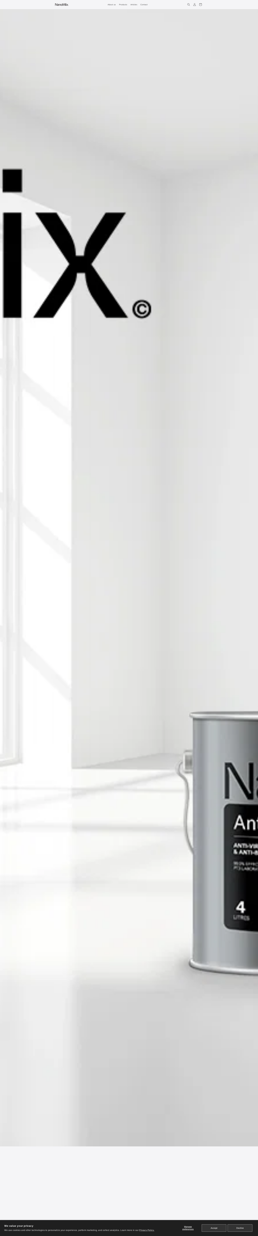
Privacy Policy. (146, 1230)
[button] (189, 5)
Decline (240, 1228)
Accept (214, 1228)
